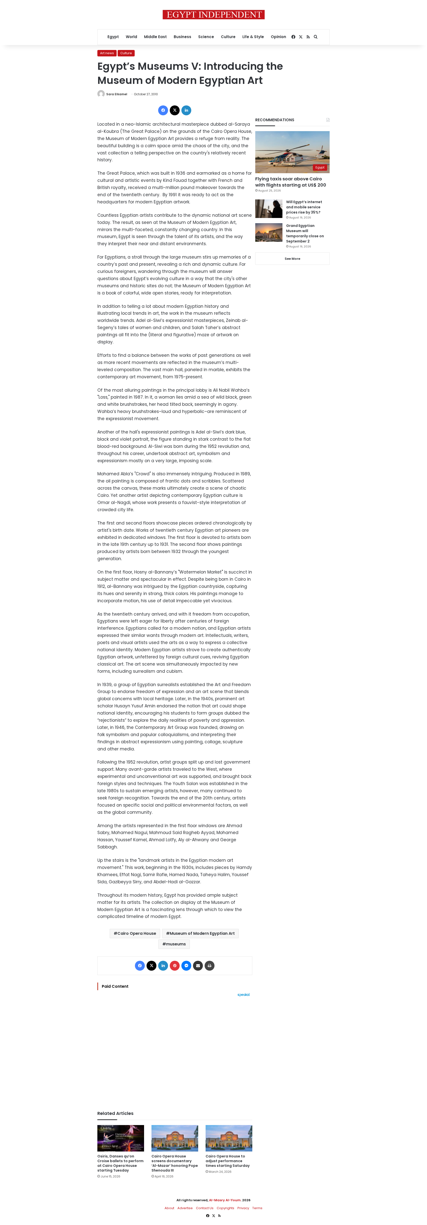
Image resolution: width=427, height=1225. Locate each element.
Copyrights (225, 1208)
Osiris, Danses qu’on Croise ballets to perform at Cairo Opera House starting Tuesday (120, 1163)
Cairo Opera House (136, 933)
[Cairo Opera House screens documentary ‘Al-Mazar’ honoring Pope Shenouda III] (174, 1138)
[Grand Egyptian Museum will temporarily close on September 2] (268, 232)
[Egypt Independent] (214, 14)
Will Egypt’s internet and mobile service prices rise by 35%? (304, 207)
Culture (228, 36)
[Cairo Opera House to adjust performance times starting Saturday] (229, 1138)
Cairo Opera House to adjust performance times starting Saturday (228, 1161)
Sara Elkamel (116, 94)
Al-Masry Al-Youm (225, 1200)
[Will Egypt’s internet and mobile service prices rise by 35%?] (268, 208)
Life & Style (253, 36)
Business (182, 36)
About (169, 1208)
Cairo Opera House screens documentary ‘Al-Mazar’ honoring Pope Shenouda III (174, 1163)
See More (292, 258)
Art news (107, 53)
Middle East (155, 36)
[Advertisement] (174, 1051)
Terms (257, 1208)
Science (206, 36)
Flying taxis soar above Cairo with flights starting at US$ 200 (290, 182)
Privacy (243, 1208)
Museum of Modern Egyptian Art (202, 933)
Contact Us (205, 1208)
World (131, 36)
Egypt (113, 36)
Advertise (185, 1208)
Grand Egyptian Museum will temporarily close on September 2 (305, 233)
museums (176, 944)
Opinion (278, 36)
